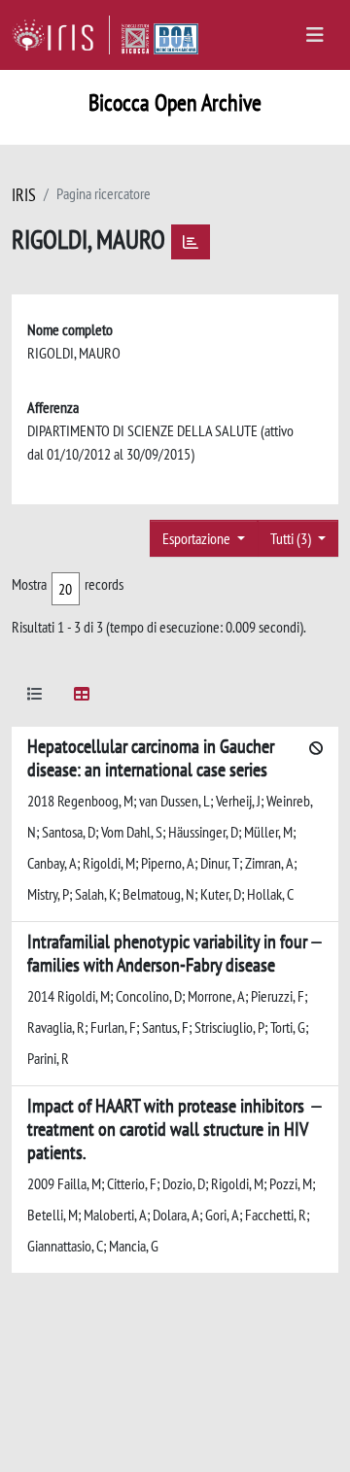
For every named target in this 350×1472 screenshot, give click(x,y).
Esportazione (197, 538)
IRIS (24, 195)
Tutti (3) (292, 538)
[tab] (35, 697)
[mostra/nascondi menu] (315, 35)
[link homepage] (61, 35)
